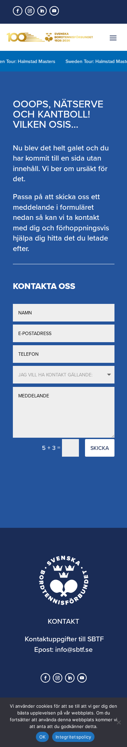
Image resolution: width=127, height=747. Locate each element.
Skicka (99, 448)
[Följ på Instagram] (30, 11)
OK (42, 737)
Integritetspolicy (73, 737)
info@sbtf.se (74, 649)
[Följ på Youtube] (54, 11)
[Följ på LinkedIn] (42, 11)
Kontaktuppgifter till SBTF (64, 639)
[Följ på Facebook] (17, 11)
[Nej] (118, 722)
